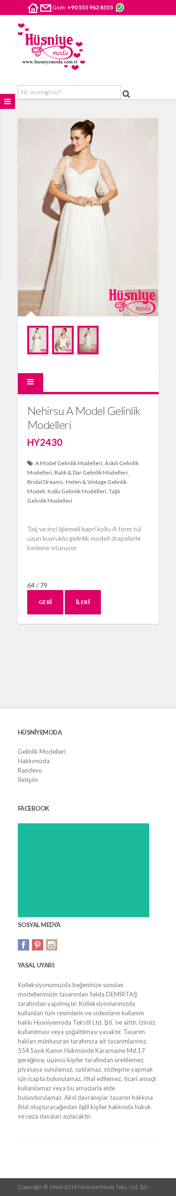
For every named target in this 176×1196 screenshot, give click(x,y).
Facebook (23, 945)
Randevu (30, 770)
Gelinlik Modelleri (42, 751)
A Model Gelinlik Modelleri (68, 463)
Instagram (51, 945)
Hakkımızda (34, 761)
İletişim (28, 779)
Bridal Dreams (45, 481)
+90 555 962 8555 (90, 7)
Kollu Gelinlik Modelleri (77, 491)
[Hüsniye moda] (51, 46)
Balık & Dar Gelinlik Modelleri (91, 472)
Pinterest (37, 945)
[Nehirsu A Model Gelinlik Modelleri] (38, 340)
